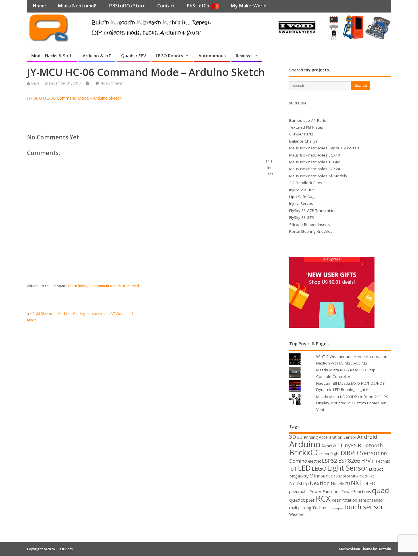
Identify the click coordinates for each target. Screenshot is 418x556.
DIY (384, 453)
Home (39, 6)
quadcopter (302, 500)
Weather (297, 514)
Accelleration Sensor (337, 437)
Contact (166, 6)
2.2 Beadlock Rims (305, 182)
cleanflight (330, 453)
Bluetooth (370, 445)
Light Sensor (347, 468)
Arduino (304, 444)
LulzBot (376, 469)
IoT (293, 468)
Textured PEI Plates (306, 127)
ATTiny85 (345, 445)
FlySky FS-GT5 (301, 217)
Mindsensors (323, 475)
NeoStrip (299, 483)
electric (314, 461)
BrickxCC (304, 452)
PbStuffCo (198, 6)
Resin (337, 500)
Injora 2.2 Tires (302, 189)
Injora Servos (301, 203)
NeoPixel (367, 476)
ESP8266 (349, 460)
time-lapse (335, 508)
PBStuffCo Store (127, 6)
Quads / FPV (133, 55)
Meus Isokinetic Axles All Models (318, 175)
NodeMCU (340, 483)
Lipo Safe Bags (302, 196)
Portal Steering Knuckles (310, 231)
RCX (323, 498)
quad (380, 490)
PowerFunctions (356, 491)
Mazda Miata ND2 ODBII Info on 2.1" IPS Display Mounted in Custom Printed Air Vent (352, 403)
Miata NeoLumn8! (78, 6)
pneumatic (299, 491)
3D (292, 436)
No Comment (111, 83)
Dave (35, 83)
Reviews (244, 55)
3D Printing (307, 437)
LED (304, 468)
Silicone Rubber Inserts (309, 224)
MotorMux (348, 476)
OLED (369, 483)
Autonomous (212, 55)
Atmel (326, 445)
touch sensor (364, 506)
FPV (366, 460)
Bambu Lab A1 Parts (307, 120)
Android (367, 436)
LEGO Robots (169, 55)
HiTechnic (381, 461)
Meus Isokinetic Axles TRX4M (314, 161)
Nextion (320, 483)
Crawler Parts (301, 134)
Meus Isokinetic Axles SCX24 (314, 168)
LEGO (319, 468)
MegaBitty (299, 476)
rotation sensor (356, 500)
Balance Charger (304, 141)
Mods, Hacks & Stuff (52, 55)
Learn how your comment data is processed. (104, 285)
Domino (298, 461)
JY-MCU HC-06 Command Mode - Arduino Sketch (74, 98)
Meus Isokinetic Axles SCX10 (314, 155)
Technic (319, 507)
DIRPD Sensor (360, 453)
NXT (357, 483)
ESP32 (329, 460)
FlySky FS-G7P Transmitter (312, 210)
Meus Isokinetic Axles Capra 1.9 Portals (324, 148)
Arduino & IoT (97, 55)
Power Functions (324, 491)
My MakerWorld (248, 6)
